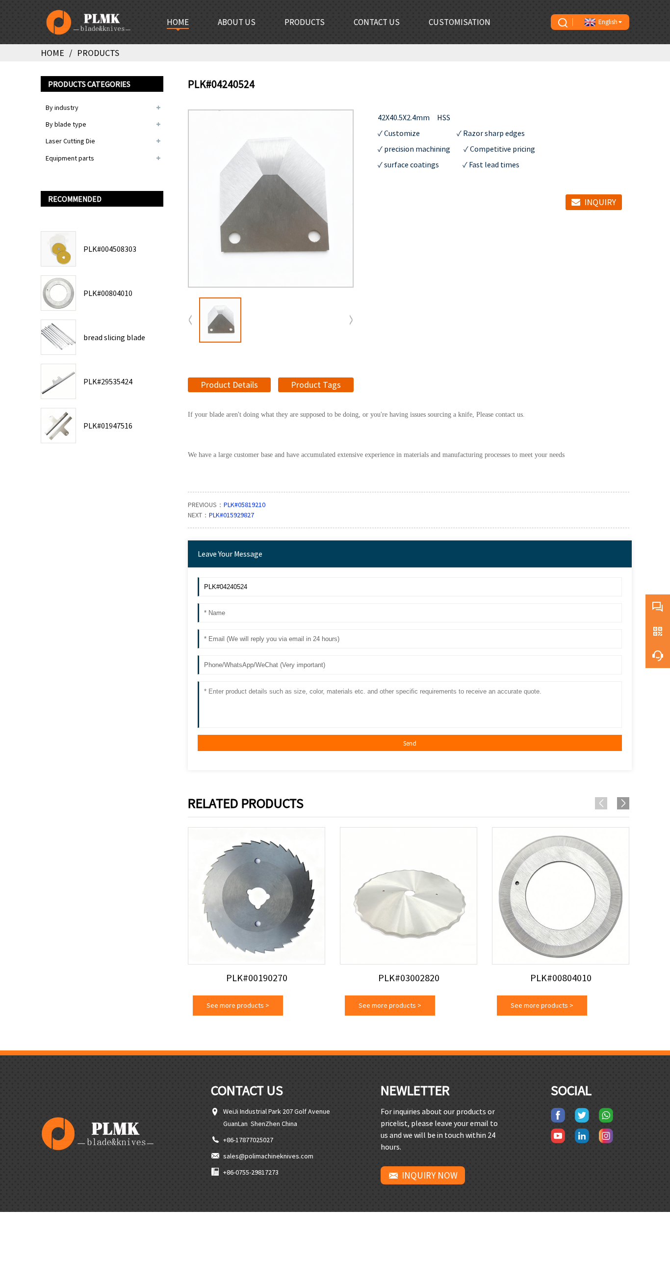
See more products (237, 1005)
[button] (351, 320)
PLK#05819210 (244, 504)
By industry (62, 107)
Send (409, 743)
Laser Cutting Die (70, 140)
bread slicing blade (114, 337)
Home (52, 52)
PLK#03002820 (408, 978)
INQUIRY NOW (430, 1175)
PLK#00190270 (256, 978)
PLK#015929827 (231, 514)
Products (98, 52)
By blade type (66, 124)
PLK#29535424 (107, 381)
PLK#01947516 (107, 425)
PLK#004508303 (109, 249)
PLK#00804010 (107, 293)
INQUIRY (600, 202)
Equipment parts (70, 158)
